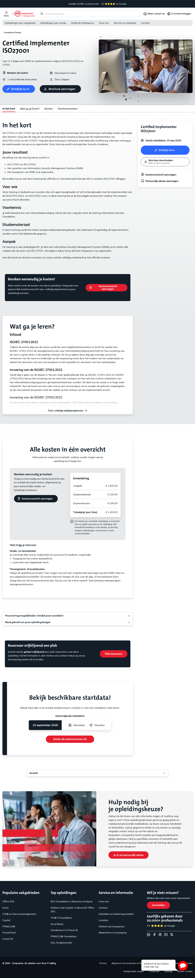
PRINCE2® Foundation (63, 936)
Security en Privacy (13, 32)
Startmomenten (67, 108)
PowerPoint (9, 932)
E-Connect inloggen (181, 13)
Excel (5, 907)
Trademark (154, 971)
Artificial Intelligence (82, 22)
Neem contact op (156, 13)
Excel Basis (57, 924)
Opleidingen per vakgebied (20, 22)
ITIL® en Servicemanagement (19, 913)
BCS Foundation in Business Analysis (71, 901)
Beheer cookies (185, 971)
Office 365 (8, 901)
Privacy (103, 963)
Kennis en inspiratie (125, 22)
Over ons (104, 22)
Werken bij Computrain (112, 926)
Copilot (6, 920)
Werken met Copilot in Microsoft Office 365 (72, 909)
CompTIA (7, 938)
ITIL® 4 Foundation (61, 917)
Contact (145, 22)
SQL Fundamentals (61, 942)
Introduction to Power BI (64, 930)
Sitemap (168, 971)
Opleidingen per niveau (53, 22)
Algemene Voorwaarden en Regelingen (131, 963)
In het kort (8, 108)
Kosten (48, 108)
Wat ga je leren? (30, 108)
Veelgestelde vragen (133, 971)
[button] (183, 966)
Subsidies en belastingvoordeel (116, 913)
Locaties (103, 920)
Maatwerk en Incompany (113, 932)
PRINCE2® (8, 926)
